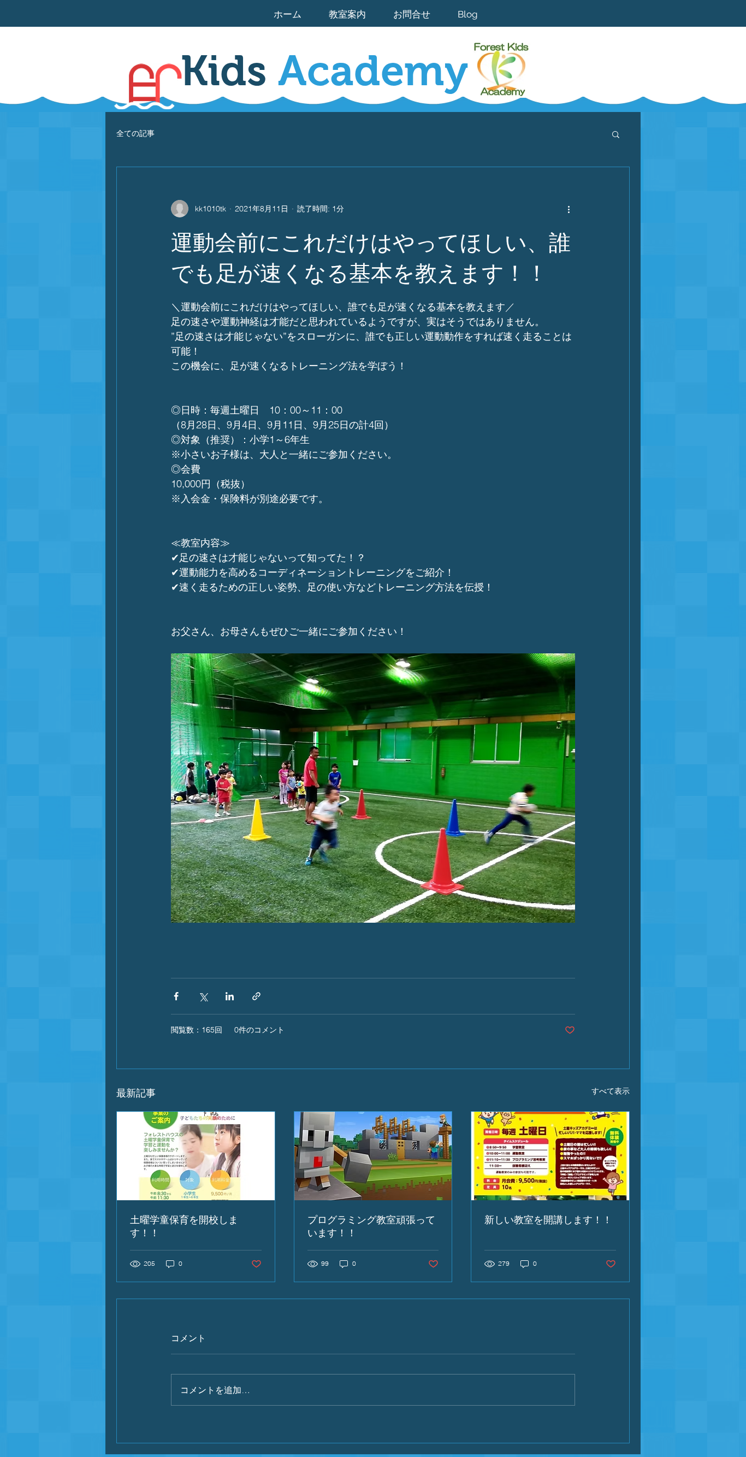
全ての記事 (135, 133)
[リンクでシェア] (256, 996)
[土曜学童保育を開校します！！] (196, 1156)
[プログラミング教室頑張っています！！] (373, 1156)
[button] (616, 133)
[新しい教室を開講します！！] (550, 1156)
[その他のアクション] (568, 208)
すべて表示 (610, 1091)
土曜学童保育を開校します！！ (184, 1226)
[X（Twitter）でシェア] (203, 996)
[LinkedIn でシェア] (229, 996)
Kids (324, 70)
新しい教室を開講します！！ (548, 1219)
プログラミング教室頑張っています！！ (371, 1226)
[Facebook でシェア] (176, 996)
